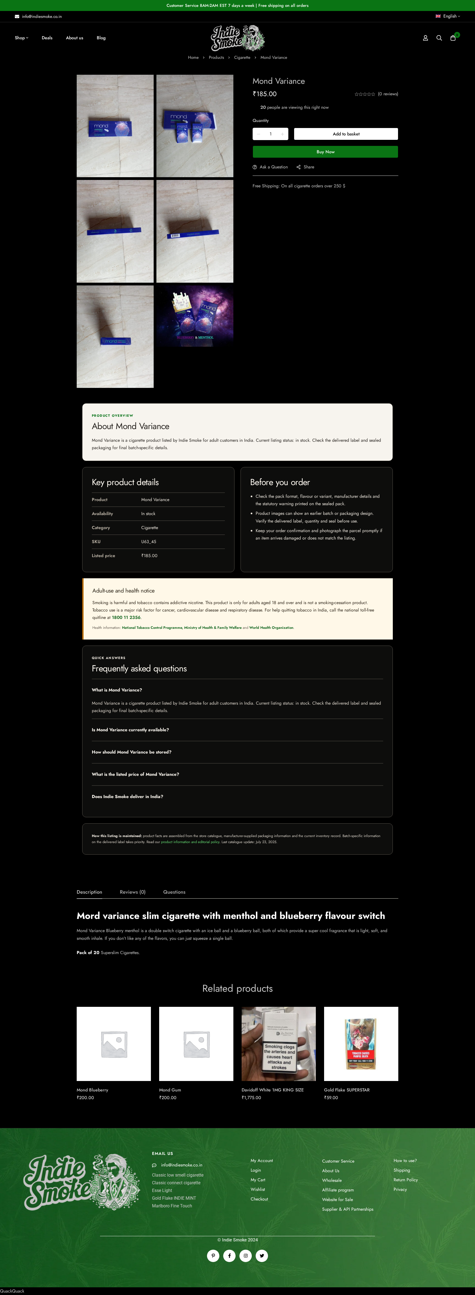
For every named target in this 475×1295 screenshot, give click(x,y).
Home (193, 57)
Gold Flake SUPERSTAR (347, 1090)
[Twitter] (262, 1256)
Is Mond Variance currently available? (130, 730)
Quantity (261, 120)
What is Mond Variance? (117, 690)
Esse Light (162, 1190)
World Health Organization (271, 627)
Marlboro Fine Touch (172, 1205)
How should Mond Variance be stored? (132, 752)
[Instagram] (245, 1256)
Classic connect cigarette (176, 1182)
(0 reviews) (388, 94)
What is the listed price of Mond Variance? (135, 774)
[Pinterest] (213, 1256)
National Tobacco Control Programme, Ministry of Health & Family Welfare (182, 627)
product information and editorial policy (190, 841)
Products (216, 57)
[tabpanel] (237, 933)
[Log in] (425, 38)
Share (309, 167)
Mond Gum (170, 1090)
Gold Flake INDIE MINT (174, 1198)
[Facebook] (229, 1256)
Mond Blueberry (92, 1090)
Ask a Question (274, 167)
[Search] (439, 38)
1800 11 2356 (126, 617)
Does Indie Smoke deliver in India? (127, 796)
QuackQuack (12, 1291)
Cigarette (242, 57)
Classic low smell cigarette (177, 1175)
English (450, 16)
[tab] (89, 892)
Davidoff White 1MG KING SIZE (273, 1090)
